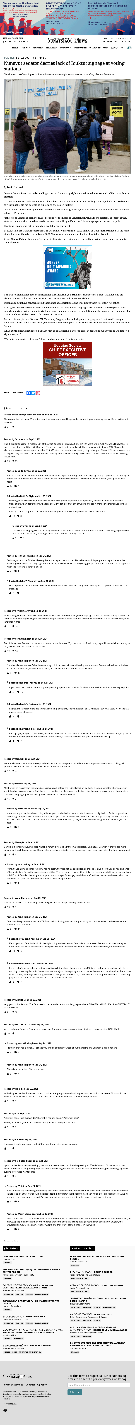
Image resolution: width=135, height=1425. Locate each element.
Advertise (24, 41)
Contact (127, 41)
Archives (107, 41)
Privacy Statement (13, 1384)
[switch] (129, 47)
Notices (13, 41)
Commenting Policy (36, 1384)
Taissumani (80, 47)
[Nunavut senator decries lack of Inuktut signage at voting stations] (67, 126)
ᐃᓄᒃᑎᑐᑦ (114, 47)
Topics (25, 47)
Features (51, 47)
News (15, 47)
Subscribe (75, 1392)
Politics (9, 57)
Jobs (5, 41)
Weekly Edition (98, 47)
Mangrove (12, 1404)
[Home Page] (67, 40)
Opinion (64, 47)
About (117, 41)
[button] (5, 1410)
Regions (37, 47)
